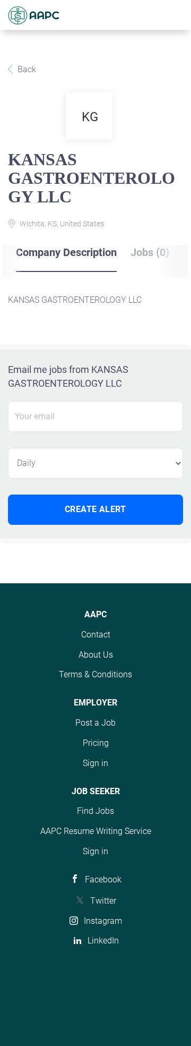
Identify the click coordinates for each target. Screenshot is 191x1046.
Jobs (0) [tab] (150, 252)
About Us (96, 655)
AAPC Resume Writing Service (95, 831)
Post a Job (95, 723)
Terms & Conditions (95, 674)
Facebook (103, 879)
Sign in (95, 763)
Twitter (103, 901)
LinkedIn (103, 941)
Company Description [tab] (66, 252)
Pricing (96, 743)
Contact (95, 635)
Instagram (103, 921)
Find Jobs (95, 811)
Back (25, 69)
